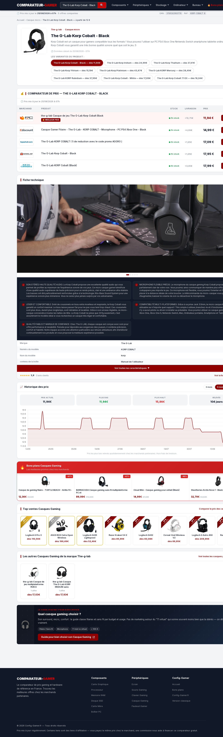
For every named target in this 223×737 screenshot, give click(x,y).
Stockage (162, 5)
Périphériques (142, 5)
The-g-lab (56, 29)
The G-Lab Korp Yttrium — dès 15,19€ (73, 70)
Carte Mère (97, 706)
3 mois (209, 387)
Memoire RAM (98, 695)
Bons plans (178, 689)
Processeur (97, 689)
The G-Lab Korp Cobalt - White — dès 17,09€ (127, 78)
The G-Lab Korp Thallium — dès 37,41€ (174, 62)
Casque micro (33, 20)
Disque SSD (97, 700)
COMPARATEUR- (37, 5)
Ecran (135, 684)
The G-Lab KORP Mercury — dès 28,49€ (170, 70)
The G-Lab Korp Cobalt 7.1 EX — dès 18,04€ (180, 78)
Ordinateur (180, 5)
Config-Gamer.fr (180, 695)
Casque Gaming (140, 700)
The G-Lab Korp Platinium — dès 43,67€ (120, 70)
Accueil (20, 20)
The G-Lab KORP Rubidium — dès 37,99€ (75, 78)
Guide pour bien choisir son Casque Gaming (66, 637)
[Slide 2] (130, 274)
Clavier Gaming (139, 695)
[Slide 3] (132, 274)
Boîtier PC (96, 711)
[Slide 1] (127, 274)
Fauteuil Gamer (139, 706)
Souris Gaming (139, 689)
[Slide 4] (134, 274)
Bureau (197, 5)
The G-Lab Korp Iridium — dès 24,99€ (127, 62)
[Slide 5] (137, 274)
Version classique (181, 700)
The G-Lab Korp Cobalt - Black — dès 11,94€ (77, 62)
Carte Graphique (99, 684)
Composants (120, 5)
